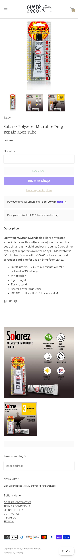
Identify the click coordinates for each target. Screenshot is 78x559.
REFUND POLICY (13, 510)
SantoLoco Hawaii (31, 548)
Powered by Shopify (13, 552)
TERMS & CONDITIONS (17, 506)
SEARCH (9, 521)
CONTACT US (11, 513)
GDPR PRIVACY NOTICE (17, 502)
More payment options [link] (39, 190)
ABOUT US (10, 517)
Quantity (9, 151)
